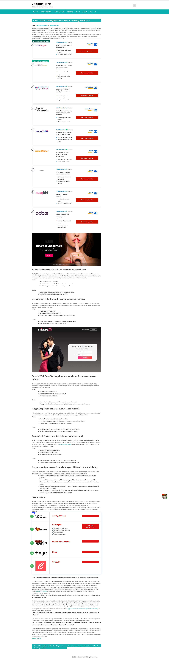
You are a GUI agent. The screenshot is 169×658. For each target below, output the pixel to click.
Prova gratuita (90, 526)
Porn (85, 12)
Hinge (54, 552)
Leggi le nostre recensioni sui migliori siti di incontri (82, 608)
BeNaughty (56, 525)
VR (90, 12)
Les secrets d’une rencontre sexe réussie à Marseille (83, 646)
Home (35, 12)
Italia (39, 638)
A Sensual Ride (41, 4)
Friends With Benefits (61, 541)
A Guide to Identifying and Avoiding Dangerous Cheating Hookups (48, 647)
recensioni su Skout (65, 444)
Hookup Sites (46, 12)
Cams (78, 12)
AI (95, 12)
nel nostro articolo (41, 591)
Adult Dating (59, 12)
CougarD (56, 562)
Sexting (70, 12)
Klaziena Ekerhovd (54, 25)
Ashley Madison (59, 516)
